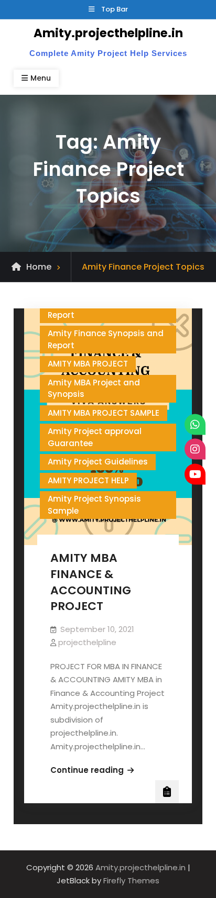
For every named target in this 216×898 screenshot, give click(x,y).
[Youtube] (195, 473)
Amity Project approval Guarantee (95, 437)
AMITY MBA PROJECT (88, 363)
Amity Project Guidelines (98, 461)
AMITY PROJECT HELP (88, 480)
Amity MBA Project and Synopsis (94, 388)
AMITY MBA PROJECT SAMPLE (103, 412)
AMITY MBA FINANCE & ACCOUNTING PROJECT (90, 582)
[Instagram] (195, 449)
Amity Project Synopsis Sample (94, 504)
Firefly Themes (131, 880)
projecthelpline (87, 642)
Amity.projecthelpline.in (108, 33)
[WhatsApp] (195, 424)
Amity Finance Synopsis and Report (106, 308)
